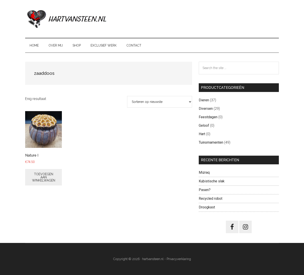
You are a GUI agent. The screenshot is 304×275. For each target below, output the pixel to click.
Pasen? (205, 190)
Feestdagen (208, 117)
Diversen (206, 108)
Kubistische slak (212, 181)
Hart (202, 134)
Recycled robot (210, 198)
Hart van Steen (67, 19)
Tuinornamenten (211, 142)
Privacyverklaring (179, 259)
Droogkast (207, 207)
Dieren (204, 100)
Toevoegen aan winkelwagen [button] (43, 177)
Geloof (204, 125)
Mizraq (204, 172)
